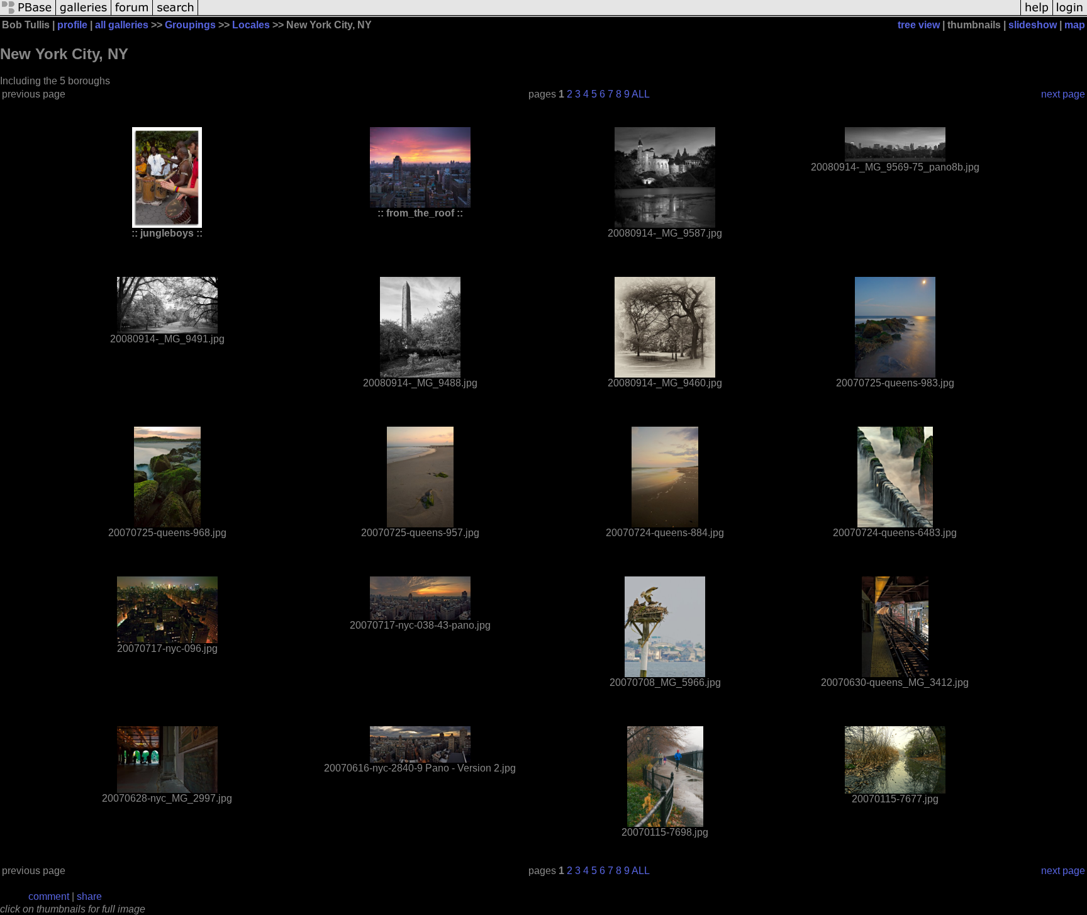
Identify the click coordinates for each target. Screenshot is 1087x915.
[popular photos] (609, 14)
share (89, 896)
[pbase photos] (28, 14)
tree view (919, 25)
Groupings (190, 25)
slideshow (1032, 25)
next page (1063, 94)
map (1074, 25)
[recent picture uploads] (83, 14)
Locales (251, 25)
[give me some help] (1036, 14)
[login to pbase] (1070, 14)
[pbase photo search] (175, 14)
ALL (641, 94)
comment (48, 896)
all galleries (121, 25)
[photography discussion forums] (132, 14)
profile (72, 25)
